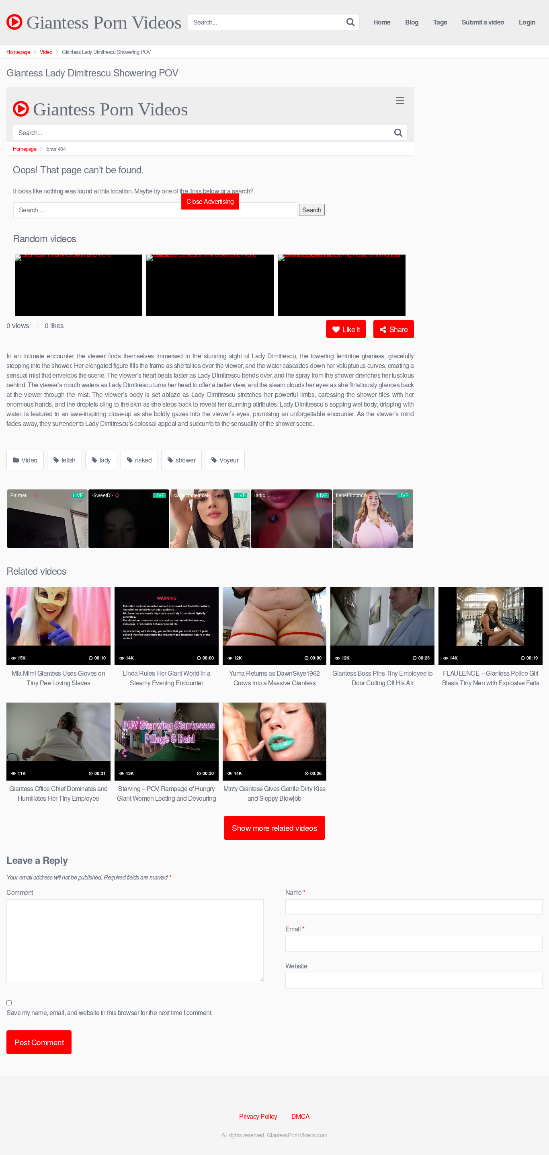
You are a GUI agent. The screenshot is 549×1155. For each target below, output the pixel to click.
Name (295, 892)
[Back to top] (526, 1129)
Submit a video (483, 22)
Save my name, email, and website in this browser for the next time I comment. (109, 1012)
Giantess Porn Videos (101, 22)
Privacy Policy (258, 1116)
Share (397, 329)
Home (382, 22)
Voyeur (228, 459)
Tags (440, 22)
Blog (412, 22)
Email (295, 928)
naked (142, 459)
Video (46, 51)
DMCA (300, 1116)
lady (104, 459)
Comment (19, 892)
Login (527, 22)
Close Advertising (210, 201)
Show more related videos (274, 827)
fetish (68, 459)
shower (185, 459)
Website (296, 965)
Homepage (18, 51)
